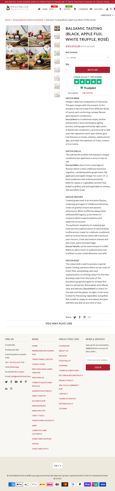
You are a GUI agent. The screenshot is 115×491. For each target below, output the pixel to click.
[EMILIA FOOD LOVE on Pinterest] (26, 381)
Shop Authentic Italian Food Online (28, 20)
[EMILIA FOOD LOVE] (17, 8)
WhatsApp (14, 367)
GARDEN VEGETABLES (42, 391)
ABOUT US (63, 351)
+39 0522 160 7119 (16, 362)
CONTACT (63, 394)
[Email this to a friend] (89, 317)
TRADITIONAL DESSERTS (43, 420)
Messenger (19, 372)
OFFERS (35, 444)
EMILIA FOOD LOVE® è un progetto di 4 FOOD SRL (33, 476)
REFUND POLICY (66, 404)
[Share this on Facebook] (79, 317)
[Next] (47, 48)
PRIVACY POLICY (66, 380)
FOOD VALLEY (65, 361)
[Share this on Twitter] (74, 317)
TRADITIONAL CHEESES (42, 359)
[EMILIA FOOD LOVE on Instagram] (11, 388)
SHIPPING (63, 365)
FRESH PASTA (38, 377)
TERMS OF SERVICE (67, 398)
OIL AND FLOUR (38, 401)
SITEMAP (63, 408)
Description (73, 93)
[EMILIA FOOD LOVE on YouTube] (16, 381)
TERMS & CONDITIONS (69, 370)
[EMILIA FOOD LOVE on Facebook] (11, 381)
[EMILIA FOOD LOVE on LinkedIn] (6, 388)
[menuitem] (42, 9)
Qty (67, 64)
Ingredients (87, 93)
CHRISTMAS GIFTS (40, 449)
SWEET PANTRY (39, 396)
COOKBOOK (64, 346)
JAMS (34, 425)
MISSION (63, 356)
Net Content (71, 52)
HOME (35, 346)
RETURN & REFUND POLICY (71, 375)
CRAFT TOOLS (38, 415)
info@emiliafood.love (21, 376)
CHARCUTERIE (38, 364)
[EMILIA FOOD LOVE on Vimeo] (21, 381)
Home (8, 20)
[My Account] (107, 9)
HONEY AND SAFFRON (41, 439)
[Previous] (9, 48)
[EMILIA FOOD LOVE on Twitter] (6, 381)
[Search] (111, 9)
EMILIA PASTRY (38, 411)
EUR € (57, 465)
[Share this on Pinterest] (84, 317)
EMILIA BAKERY (39, 406)
